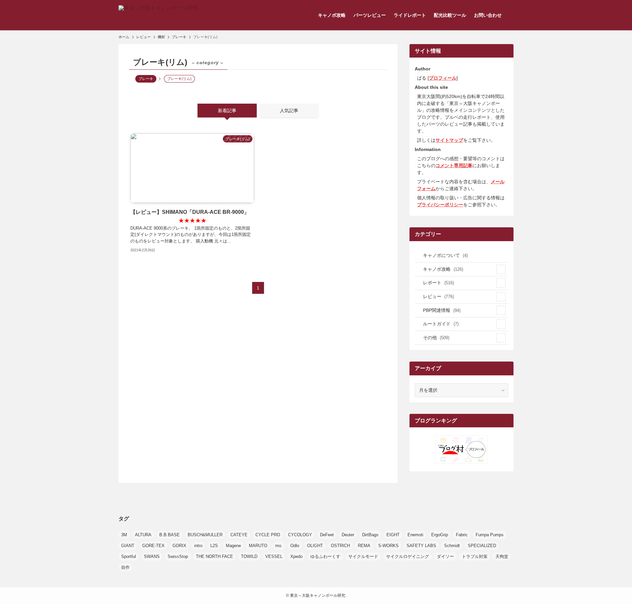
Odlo (294, 545)
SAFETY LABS (421, 545)
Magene (233, 545)
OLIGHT (315, 545)
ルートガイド (441, 323)
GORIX (179, 545)
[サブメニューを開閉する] (501, 269)
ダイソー (445, 556)
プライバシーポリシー (440, 204)
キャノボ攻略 (443, 269)
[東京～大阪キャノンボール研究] (158, 15)
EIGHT (393, 534)
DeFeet (327, 534)
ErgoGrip (439, 534)
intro (198, 545)
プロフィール (443, 78)
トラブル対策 (474, 556)
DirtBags (370, 534)
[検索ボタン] (510, 15)
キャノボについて (445, 255)
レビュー (438, 296)
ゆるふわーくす (325, 556)
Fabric (462, 534)
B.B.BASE (169, 534)
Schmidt (452, 545)
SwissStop (178, 556)
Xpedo (296, 556)
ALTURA (143, 534)
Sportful (128, 556)
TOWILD (249, 556)
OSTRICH (340, 545)
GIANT (127, 545)
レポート (438, 282)
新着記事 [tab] (227, 110)
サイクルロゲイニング (407, 556)
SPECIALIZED (482, 545)
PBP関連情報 (442, 310)
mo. (278, 545)
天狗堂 (501, 556)
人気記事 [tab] (289, 110)
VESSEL (273, 556)
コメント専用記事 (453, 165)
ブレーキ (146, 79)
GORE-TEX (153, 545)
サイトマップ (449, 140)
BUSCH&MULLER (205, 534)
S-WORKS (388, 545)
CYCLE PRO (267, 534)
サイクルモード (363, 556)
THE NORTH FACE (214, 556)
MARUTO (258, 545)
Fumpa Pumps (490, 534)
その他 (436, 337)
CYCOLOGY (300, 534)
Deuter (348, 534)
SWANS (152, 556)
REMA (364, 545)
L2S (214, 545)
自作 (125, 567)
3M (124, 534)
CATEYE (239, 534)
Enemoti (415, 534)
